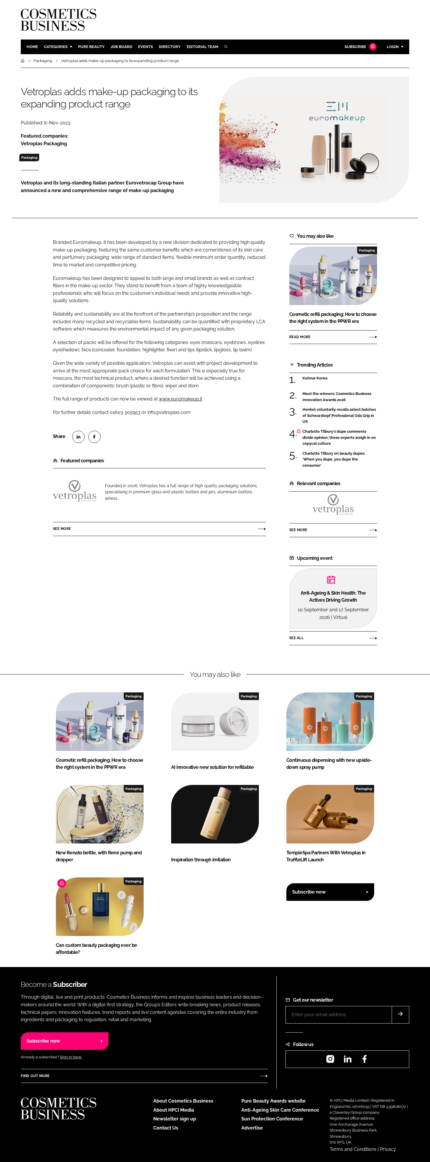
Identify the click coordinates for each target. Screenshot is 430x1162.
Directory (170, 47)
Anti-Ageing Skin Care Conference (280, 1110)
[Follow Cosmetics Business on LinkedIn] (347, 1061)
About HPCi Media (173, 1110)
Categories (56, 47)
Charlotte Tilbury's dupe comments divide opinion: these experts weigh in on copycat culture (339, 437)
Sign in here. (71, 1057)
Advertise (252, 1128)
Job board (121, 47)
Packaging (29, 157)
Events (145, 47)
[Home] (23, 61)
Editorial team (202, 47)
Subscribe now (309, 892)
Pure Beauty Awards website (273, 1101)
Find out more (35, 1076)
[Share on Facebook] (94, 437)
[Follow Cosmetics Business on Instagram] (330, 1061)
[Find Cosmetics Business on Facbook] (364, 1061)
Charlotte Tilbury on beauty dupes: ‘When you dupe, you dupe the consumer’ (333, 459)
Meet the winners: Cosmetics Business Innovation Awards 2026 (336, 397)
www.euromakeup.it (180, 399)
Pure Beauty (91, 47)
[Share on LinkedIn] (78, 437)
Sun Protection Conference (272, 1119)
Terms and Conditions (353, 1149)
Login (393, 47)
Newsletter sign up (174, 1119)
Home (32, 47)
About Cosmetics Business (183, 1101)
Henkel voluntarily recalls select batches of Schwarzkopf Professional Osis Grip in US (339, 416)
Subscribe (355, 47)
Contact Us (165, 1128)
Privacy (388, 1149)
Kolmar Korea (314, 378)
